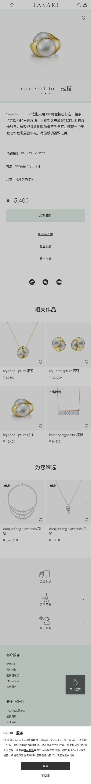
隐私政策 (29, 750)
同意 (45, 766)
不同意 (45, 776)
